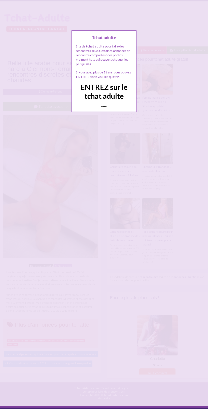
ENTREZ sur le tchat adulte (104, 91)
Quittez (104, 106)
